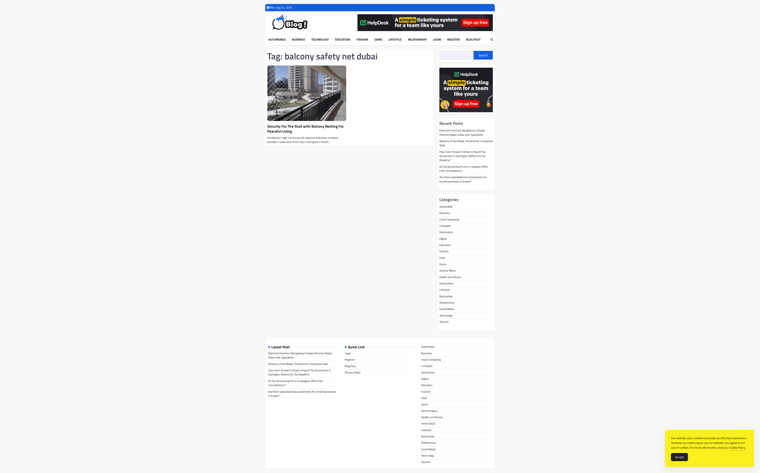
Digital (443, 238)
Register (453, 39)
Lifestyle (395, 39)
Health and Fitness (450, 277)
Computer (445, 226)
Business (298, 39)
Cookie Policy (737, 447)
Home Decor (446, 283)
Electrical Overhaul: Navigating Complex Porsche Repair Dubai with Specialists (462, 132)
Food (442, 258)
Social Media (446, 309)
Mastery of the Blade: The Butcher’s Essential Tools (466, 143)
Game (378, 39)
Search (483, 55)
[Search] (492, 40)
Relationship (417, 39)
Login (437, 39)
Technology (320, 39)
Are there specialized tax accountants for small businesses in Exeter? (462, 179)
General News (447, 270)
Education (342, 39)
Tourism (444, 322)
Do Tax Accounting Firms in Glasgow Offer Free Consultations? (463, 168)
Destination (446, 232)
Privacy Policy (353, 372)
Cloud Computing (449, 219)
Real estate (446, 296)
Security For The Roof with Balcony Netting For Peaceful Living (305, 128)
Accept (679, 457)
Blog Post (473, 39)
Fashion (362, 39)
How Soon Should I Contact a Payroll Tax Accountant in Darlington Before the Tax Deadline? (462, 156)
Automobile (277, 39)
